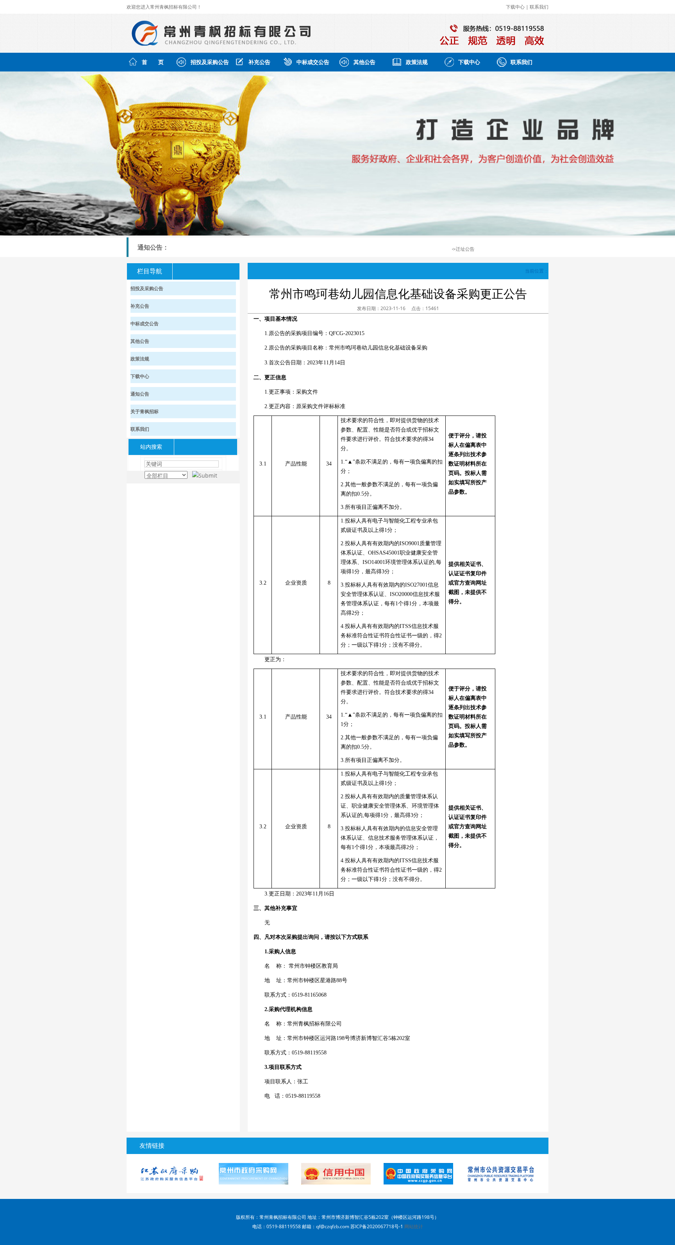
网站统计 (413, 1226)
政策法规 (417, 62)
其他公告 (364, 62)
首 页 (153, 62)
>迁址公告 (452, 249)
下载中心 (515, 7)
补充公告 (259, 62)
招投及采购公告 (210, 62)
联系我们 (539, 7)
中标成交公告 (312, 62)
